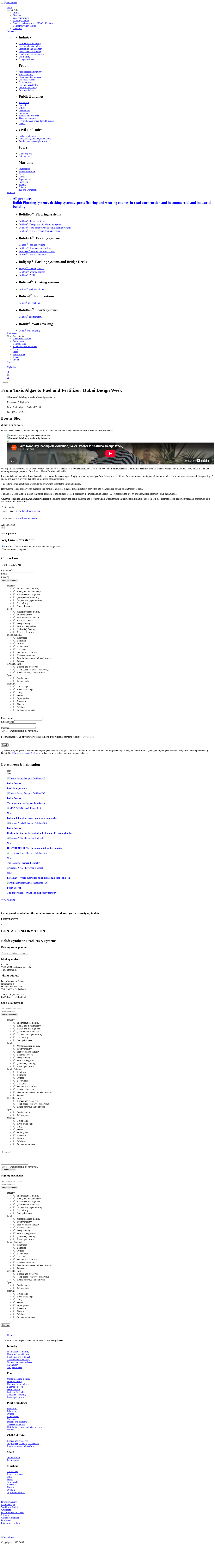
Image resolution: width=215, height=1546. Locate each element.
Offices (22, 107)
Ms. (19, 565)
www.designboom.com (26, 518)
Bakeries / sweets (27, 79)
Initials (4, 577)
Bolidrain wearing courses (32, 272)
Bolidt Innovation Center (24, 26)
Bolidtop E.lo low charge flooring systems (39, 231)
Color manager (8, 1504)
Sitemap (5, 1515)
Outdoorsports (25, 153)
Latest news (18, 341)
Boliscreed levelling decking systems (37, 251)
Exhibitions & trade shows (25, 346)
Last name (6, 570)
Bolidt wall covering (29, 330)
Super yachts (25, 179)
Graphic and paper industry (31, 54)
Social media (19, 354)
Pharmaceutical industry (30, 43)
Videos (16, 357)
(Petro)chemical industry (30, 51)
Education (23, 105)
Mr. (5, 565)
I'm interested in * (9, 580)
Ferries (22, 176)
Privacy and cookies (10, 1523)
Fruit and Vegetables (28, 85)
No (93, 737)
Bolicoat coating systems (31, 289)
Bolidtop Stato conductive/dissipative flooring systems (45, 227)
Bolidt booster (19, 344)
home (9, 7)
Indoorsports (24, 156)
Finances (17, 15)
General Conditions (10, 1517)
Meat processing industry (30, 72)
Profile (16, 12)
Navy (21, 174)
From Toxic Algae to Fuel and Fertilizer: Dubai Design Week (32, 546)
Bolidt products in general (16, 549)
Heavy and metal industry (30, 46)
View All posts (8, 900)
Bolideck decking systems (32, 245)
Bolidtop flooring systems (31, 221)
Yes (86, 737)
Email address (8, 721)
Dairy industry (25, 82)
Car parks (23, 113)
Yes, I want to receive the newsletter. (21, 731)
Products (11, 192)
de (8, 377)
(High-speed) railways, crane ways (35, 138)
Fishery (22, 184)
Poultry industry (26, 74)
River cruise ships (27, 171)
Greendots (17, 28)
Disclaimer (6, 1520)
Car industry (24, 56)
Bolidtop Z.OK (27, 275)
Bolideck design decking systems (35, 248)
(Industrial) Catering (28, 87)
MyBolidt (11, 367)
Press (15, 352)
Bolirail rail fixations (29, 303)
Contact (10, 362)
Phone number (8, 718)
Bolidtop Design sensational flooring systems (40, 224)
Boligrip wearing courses (31, 268)
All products (112, 202)
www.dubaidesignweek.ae (28, 511)
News (22, 338)
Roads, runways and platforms (33, 141)
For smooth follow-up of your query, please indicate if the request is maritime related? (41, 737)
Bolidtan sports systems (30, 317)
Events (16, 349)
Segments (11, 31)
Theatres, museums (27, 118)
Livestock (23, 182)
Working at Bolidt (21, 20)
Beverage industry (27, 90)
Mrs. (13, 565)
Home (10, 1335)
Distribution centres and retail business (36, 121)
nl (8, 372)
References (12, 333)
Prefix (4, 573)
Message (5, 728)
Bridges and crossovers (29, 136)
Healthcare (24, 102)
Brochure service (9, 1502)
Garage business (26, 59)
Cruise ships (24, 169)
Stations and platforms (29, 115)
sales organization (21, 18)
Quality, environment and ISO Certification (33, 23)
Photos (16, 359)
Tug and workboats (28, 190)
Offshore (23, 187)
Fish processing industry (30, 77)
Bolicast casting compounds (33, 254)
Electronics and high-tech (30, 49)
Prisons (22, 123)
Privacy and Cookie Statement (26, 753)
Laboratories (24, 110)
